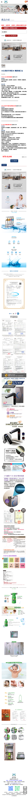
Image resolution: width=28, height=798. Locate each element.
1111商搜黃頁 (14, 795)
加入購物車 (14, 160)
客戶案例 (21, 792)
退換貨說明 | (19, 793)
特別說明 (4, 164)
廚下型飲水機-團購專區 (11, 35)
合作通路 (16, 792)
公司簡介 (5, 792)
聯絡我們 (13, 793)
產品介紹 (11, 792)
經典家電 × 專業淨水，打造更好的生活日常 (13, 28)
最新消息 (8, 793)
